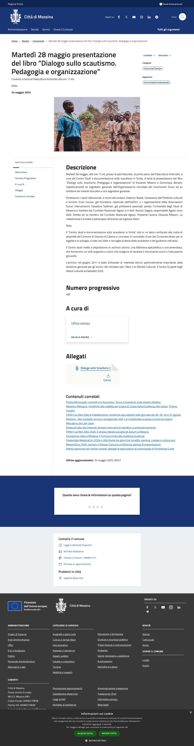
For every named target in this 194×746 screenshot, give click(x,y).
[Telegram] (155, 17)
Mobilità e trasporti (62, 672)
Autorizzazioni (105, 661)
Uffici (10, 645)
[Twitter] (125, 17)
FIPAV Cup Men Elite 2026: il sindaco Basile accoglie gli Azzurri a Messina (107, 432)
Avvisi (145, 645)
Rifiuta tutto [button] (109, 733)
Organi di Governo (17, 634)
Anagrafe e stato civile (64, 634)
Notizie (146, 634)
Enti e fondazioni (16, 650)
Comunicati (38, 41)
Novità (25, 41)
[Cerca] (182, 16)
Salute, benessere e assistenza (113, 656)
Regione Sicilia (15, 4)
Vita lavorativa (60, 645)
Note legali (103, 705)
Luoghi (145, 660)
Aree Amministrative (18, 639)
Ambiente (103, 650)
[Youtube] (133, 17)
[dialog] (97, 727)
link (126, 727)
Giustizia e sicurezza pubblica (113, 639)
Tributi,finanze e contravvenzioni (114, 645)
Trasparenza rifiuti (107, 694)
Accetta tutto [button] (85, 733)
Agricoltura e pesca (107, 667)
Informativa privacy (108, 699)
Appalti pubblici (61, 656)
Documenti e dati (16, 667)
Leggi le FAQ (59, 699)
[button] (96, 740)
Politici (11, 656)
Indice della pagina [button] (24, 162)
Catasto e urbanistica (64, 661)
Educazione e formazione (110, 634)
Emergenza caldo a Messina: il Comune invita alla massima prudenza (105, 436)
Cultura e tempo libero (64, 639)
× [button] (190, 712)
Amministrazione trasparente (113, 688)
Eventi (145, 665)
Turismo (57, 667)
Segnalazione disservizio (65, 694)
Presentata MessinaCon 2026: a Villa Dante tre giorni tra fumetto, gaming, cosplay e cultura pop (120, 440)
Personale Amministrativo (21, 661)
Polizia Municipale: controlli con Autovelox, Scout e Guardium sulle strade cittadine (113, 402)
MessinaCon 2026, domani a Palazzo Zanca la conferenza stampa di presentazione (113, 444)
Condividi (148, 55)
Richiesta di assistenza (64, 705)
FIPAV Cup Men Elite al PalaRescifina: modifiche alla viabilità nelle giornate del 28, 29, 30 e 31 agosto (123, 415)
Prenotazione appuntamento (67, 688)
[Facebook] (118, 17)
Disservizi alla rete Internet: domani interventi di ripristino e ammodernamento (111, 427)
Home (15, 41)
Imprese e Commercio (64, 650)
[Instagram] (140, 17)
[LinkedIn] (148, 17)
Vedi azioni (163, 55)
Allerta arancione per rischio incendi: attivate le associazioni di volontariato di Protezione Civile (120, 449)
